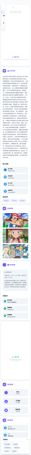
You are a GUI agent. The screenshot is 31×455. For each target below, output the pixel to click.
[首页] (2, 12)
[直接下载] (2, 22)
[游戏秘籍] (2, 19)
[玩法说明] (2, 15)
